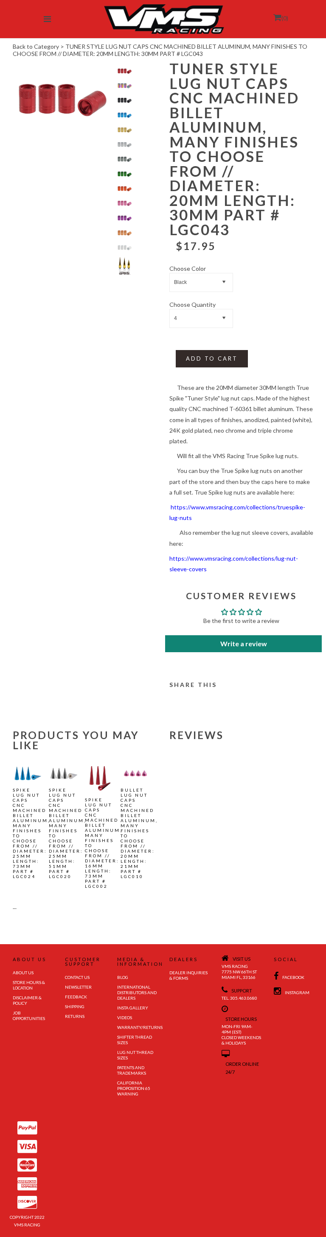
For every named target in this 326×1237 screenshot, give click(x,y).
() (284, 18)
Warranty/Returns (137, 1027)
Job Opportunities (29, 1015)
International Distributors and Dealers (137, 992)
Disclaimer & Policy (27, 1000)
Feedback (76, 996)
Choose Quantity (192, 304)
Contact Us (77, 977)
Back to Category (36, 46)
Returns (74, 1016)
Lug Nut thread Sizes (135, 1055)
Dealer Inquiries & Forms (188, 975)
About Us (23, 972)
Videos (124, 1017)
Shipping (74, 1006)
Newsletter (78, 987)
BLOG (122, 977)
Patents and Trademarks (131, 1070)
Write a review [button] (243, 643)
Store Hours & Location (29, 985)
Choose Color (187, 268)
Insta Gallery (132, 1007)
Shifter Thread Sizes (134, 1039)
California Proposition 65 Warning (133, 1088)
